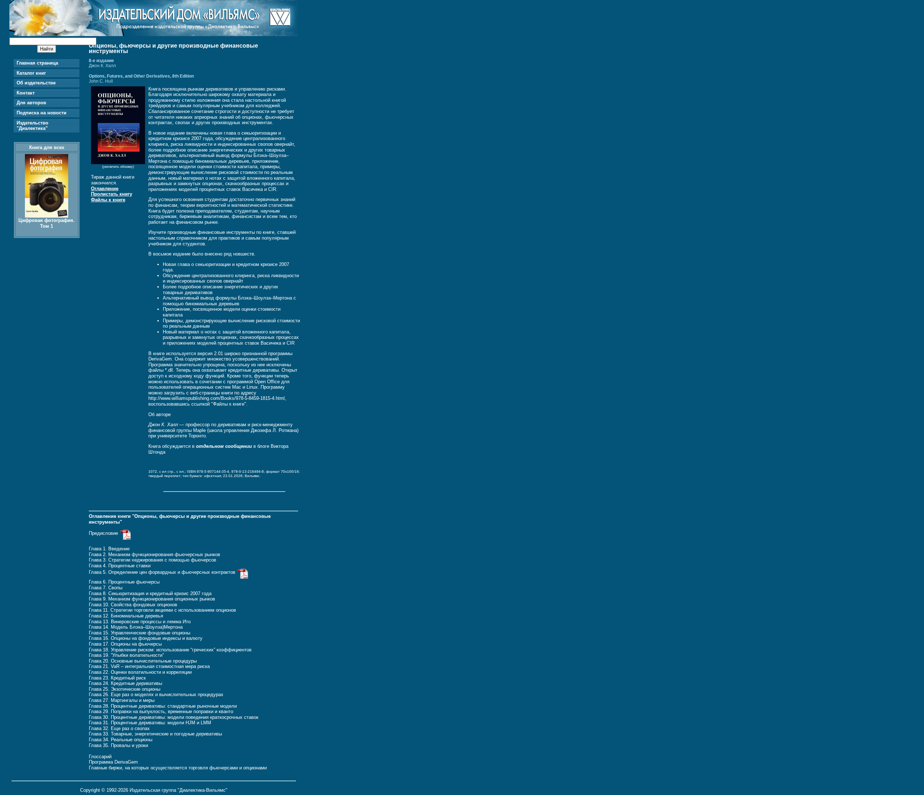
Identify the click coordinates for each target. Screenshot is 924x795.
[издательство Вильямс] (153, 34)
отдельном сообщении (224, 446)
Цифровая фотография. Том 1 (46, 223)
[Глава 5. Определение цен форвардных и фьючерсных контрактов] (243, 572)
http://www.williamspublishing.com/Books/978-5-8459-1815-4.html (216, 398)
